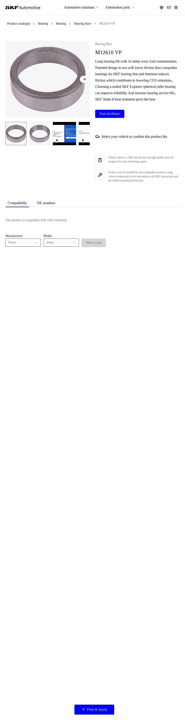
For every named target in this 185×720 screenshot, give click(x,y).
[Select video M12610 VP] (64, 133)
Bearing (43, 23)
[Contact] (168, 7)
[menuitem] (81, 7)
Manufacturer (14, 236)
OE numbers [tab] (46, 203)
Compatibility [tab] (17, 203)
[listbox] (23, 242)
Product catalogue (18, 23)
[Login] (176, 7)
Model (48, 236)
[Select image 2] (39, 133)
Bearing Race (82, 23)
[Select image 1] (16, 133)
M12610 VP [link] (107, 23)
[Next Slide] (83, 79)
